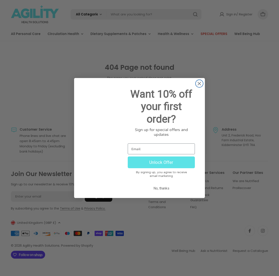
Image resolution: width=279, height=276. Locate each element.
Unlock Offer (161, 162)
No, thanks (161, 188)
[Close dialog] (199, 83)
